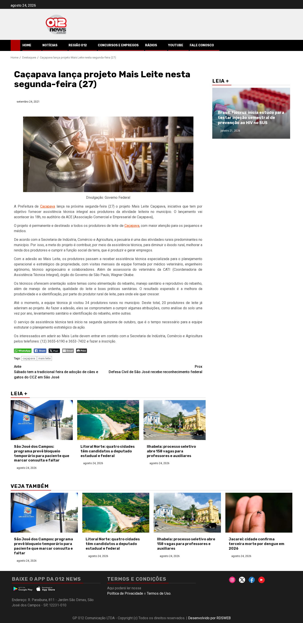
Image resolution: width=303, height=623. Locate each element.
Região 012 (78, 45)
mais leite (44, 358)
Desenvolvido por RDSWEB (209, 618)
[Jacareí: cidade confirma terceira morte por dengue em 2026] (259, 513)
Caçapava (47, 206)
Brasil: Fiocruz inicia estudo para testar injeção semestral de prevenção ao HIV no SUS (251, 117)
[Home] (15, 45)
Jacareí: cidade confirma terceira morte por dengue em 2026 (256, 544)
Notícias (49, 45)
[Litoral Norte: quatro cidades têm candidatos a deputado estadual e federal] (108, 420)
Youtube (175, 45)
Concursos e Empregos (118, 45)
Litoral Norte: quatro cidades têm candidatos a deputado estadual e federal (108, 451)
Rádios (151, 45)
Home (26, 45)
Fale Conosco (202, 45)
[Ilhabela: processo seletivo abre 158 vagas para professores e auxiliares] (175, 420)
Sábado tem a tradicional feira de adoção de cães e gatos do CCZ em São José (56, 371)
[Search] (289, 45)
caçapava (29, 358)
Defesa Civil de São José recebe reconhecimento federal (155, 369)
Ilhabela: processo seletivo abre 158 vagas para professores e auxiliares (171, 451)
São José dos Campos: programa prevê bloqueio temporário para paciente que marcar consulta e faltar (41, 453)
